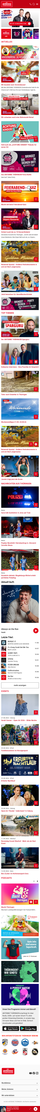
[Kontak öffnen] (30, 4)
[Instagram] (37, 1073)
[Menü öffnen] (37, 4)
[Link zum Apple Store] (10, 1029)
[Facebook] (34, 1073)
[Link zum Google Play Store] (28, 1029)
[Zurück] (34, 881)
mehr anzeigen (20, 685)
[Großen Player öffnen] (30, 1109)
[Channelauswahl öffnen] (34, 4)
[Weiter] (37, 881)
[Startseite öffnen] (7, 4)
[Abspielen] (35, 1109)
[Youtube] (30, 1073)
